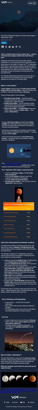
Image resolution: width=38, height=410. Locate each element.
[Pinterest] (16, 46)
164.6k (32, 402)
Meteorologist (8, 391)
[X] (6, 46)
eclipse (33, 389)
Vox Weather (15, 392)
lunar (1, 391)
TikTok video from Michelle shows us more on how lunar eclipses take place (17, 164)
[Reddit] (9, 46)
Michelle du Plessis (29, 391)
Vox (9, 392)
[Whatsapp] (19, 46)
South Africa (4, 392)
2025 (6, 389)
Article (4, 43)
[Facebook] (2, 46)
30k (24, 402)
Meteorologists (17, 391)
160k (7, 402)
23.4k (16, 402)
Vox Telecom (28, 406)
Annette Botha (25, 389)
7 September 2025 (15, 389)
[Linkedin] (12, 46)
